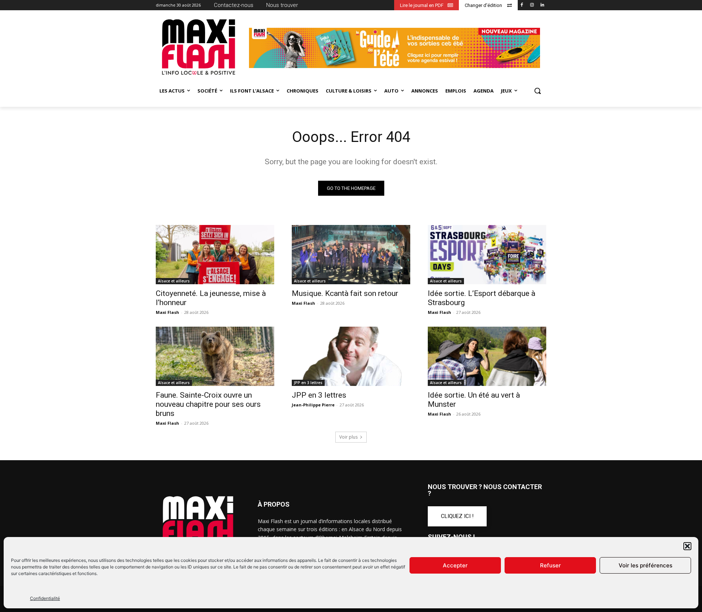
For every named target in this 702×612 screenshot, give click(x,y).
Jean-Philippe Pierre (313, 405)
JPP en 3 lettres (308, 382)
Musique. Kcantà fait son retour (345, 293)
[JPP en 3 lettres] (351, 356)
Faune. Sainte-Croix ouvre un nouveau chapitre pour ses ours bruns (208, 404)
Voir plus (348, 437)
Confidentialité (45, 598)
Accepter (455, 565)
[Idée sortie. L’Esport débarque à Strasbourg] (487, 254)
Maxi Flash (167, 312)
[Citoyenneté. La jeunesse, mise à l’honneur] (215, 254)
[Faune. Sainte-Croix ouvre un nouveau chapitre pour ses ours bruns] (215, 356)
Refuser (550, 565)
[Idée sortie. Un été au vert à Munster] (487, 356)
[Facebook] (522, 5)
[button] (687, 546)
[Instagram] (532, 5)
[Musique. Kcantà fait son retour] (351, 254)
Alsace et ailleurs (174, 281)
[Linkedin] (542, 5)
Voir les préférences (645, 565)
